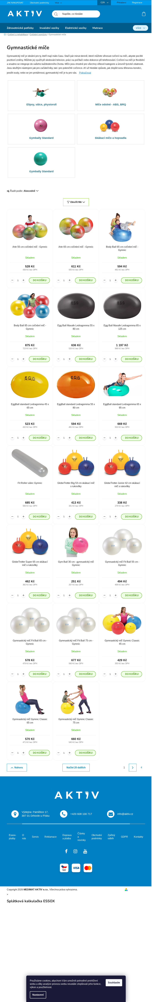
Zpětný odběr (111, 837)
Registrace (137, 2)
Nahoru (18, 767)
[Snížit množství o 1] (12, 280)
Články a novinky (81, 836)
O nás (24, 837)
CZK (103, 2)
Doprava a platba (67, 837)
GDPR (124, 837)
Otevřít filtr (76, 202)
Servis (35, 837)
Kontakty (138, 837)
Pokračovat (85, 72)
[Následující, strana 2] (133, 767)
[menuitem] (20, 28)
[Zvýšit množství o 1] (23, 280)
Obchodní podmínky (39, 2)
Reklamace (51, 837)
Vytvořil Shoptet (137, 889)
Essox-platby (12, 837)
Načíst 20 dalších (76, 767)
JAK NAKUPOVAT (15, 2)
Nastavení (38, 995)
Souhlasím (114, 982)
